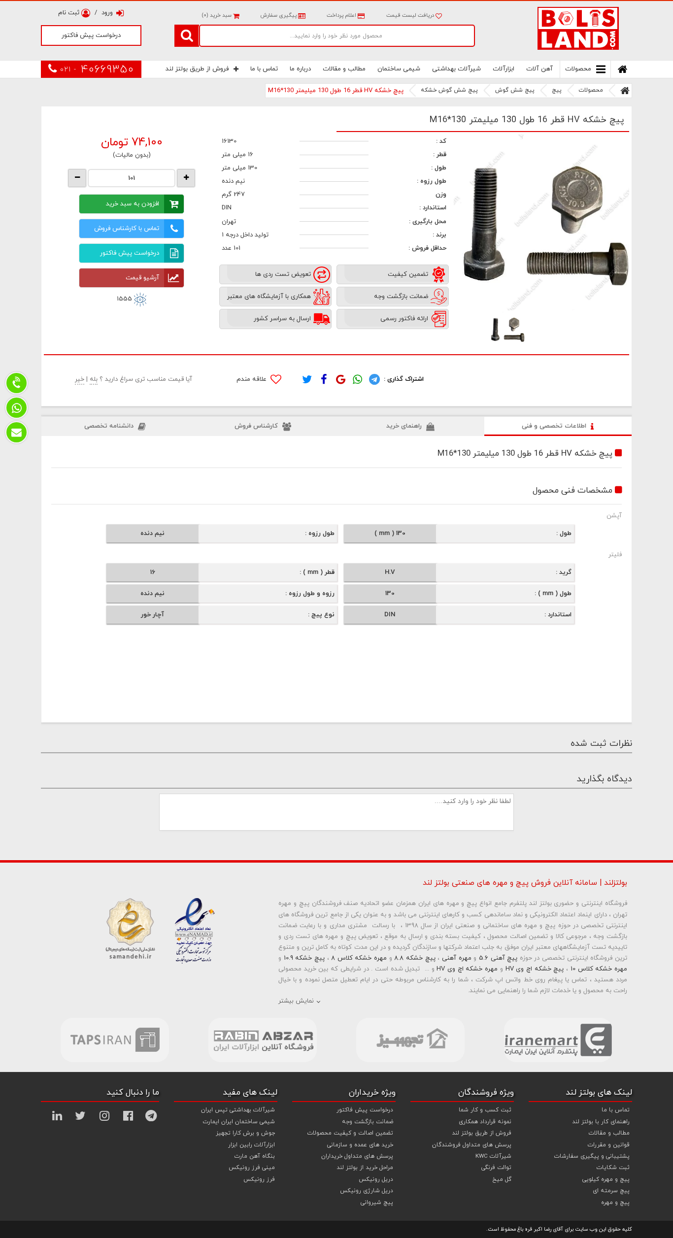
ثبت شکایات (613, 1167)
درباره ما (300, 69)
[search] (186, 35)
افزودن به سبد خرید (132, 204)
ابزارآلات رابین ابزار (251, 1145)
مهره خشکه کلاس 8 (359, 958)
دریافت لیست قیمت (411, 15)
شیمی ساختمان (398, 69)
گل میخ (501, 1179)
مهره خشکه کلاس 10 (599, 969)
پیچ (557, 90)
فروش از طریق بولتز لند (197, 69)
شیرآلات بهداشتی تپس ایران (238, 1110)
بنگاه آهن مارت (255, 1156)
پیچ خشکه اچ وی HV (534, 969)
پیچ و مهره (615, 1202)
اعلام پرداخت (341, 15)
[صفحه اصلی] (625, 90)
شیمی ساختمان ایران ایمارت (239, 1122)
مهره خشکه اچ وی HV (467, 969)
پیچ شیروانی (377, 1202)
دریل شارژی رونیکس (366, 1191)
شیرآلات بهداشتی (456, 69)
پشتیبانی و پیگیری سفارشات (592, 1156)
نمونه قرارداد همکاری (485, 1122)
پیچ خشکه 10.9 (304, 958)
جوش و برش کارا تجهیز (245, 1133)
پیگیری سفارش (278, 15)
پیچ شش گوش (515, 90)
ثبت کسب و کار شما (485, 1110)
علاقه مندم (252, 379)
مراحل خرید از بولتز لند (364, 1167)
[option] (542, 222)
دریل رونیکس (376, 1179)
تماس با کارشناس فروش (126, 228)
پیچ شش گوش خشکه (449, 90)
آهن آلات (539, 69)
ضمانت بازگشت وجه (367, 1122)
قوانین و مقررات (609, 1145)
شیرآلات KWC (493, 1156)
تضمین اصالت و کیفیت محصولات (350, 1133)
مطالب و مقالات (344, 69)
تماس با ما (264, 69)
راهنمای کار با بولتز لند (601, 1122)
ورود (107, 12)
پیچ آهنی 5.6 (498, 958)
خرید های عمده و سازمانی (360, 1145)
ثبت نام (69, 12)
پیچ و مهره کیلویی (606, 1179)
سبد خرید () (217, 15)
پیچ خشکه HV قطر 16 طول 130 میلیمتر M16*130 (336, 90)
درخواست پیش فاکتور (91, 35)
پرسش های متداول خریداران (357, 1156)
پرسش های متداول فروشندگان (471, 1145)
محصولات (578, 69)
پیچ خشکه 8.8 (414, 958)
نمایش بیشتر (296, 1001)
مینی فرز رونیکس (252, 1167)
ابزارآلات (503, 69)
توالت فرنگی (496, 1167)
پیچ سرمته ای (611, 1191)
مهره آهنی (456, 958)
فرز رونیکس (259, 1179)
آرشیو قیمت (142, 277)
